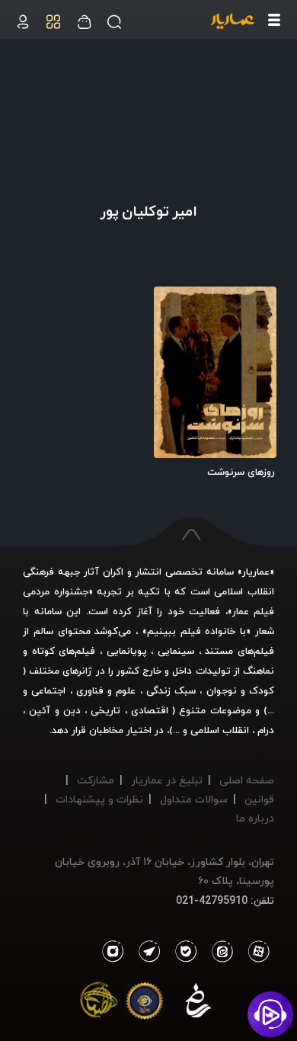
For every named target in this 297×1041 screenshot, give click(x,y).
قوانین (259, 799)
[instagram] (112, 952)
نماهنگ (258, 670)
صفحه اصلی (246, 780)
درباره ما (255, 818)
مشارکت (95, 780)
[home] (232, 22)
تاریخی (105, 710)
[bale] (182, 952)
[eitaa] (219, 952)
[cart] (23, 22)
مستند (219, 650)
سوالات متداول (194, 799)
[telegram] (145, 952)
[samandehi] (198, 1004)
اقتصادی (149, 710)
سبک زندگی (171, 690)
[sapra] (145, 1004)
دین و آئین (55, 710)
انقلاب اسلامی (218, 730)
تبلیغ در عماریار (167, 780)
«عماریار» (256, 571)
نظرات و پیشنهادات (99, 799)
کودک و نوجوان (240, 690)
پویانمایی (127, 650)
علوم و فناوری (106, 690)
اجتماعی (46, 690)
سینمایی (176, 650)
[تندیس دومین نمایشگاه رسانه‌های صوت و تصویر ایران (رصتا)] (99, 1004)
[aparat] (256, 952)
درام (265, 730)
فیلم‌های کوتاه (64, 650)
